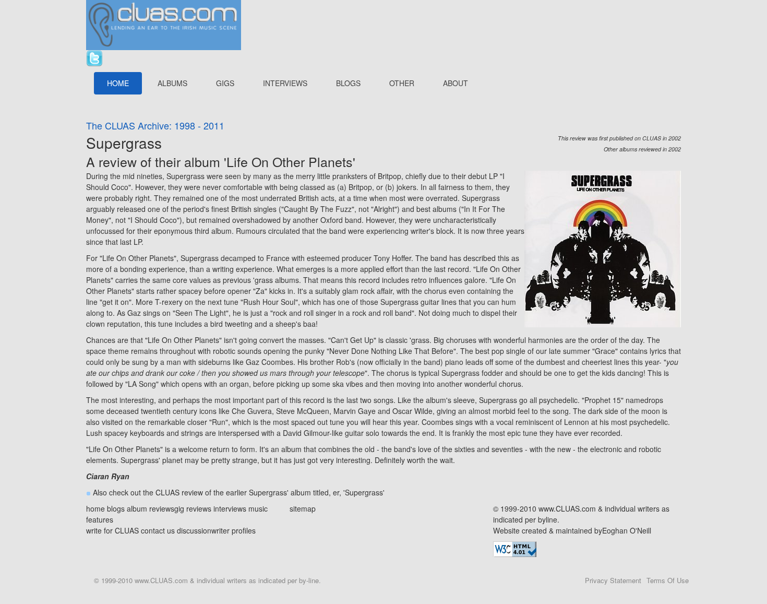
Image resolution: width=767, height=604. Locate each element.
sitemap (303, 508)
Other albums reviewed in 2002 (642, 149)
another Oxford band (327, 220)
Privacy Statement (613, 580)
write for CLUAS (112, 530)
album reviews (150, 508)
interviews (229, 508)
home (95, 508)
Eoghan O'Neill (626, 530)
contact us (158, 530)
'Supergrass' (364, 492)
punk (313, 351)
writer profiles (233, 530)
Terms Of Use (667, 580)
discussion (194, 530)
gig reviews (192, 508)
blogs (116, 508)
